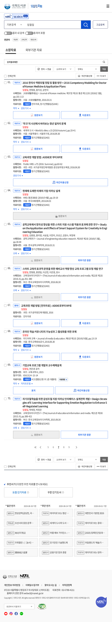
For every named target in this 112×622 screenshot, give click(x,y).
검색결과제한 (12, 62)
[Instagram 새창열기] (11, 612)
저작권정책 (67, 585)
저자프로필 (27, 383)
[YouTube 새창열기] (6, 612)
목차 (16, 108)
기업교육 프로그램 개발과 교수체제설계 (42, 366)
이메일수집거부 (32, 585)
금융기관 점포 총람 (54, 552)
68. (9, 331)
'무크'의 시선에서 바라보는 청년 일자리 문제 (44, 125)
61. (9, 82)
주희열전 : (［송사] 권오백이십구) (20, 544)
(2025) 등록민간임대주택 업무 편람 (91, 534)
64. (9, 190)
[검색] (86, 25)
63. (9, 156)
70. (9, 398)
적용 (104, 69)
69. (9, 364)
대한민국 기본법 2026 (91, 513)
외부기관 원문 (84, 260)
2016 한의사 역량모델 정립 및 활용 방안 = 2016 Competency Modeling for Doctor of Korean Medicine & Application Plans (64, 86)
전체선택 (11, 76)
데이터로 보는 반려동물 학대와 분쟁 (90, 554)
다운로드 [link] (90, 116)
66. (9, 268)
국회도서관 (15, 6)
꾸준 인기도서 (55, 492)
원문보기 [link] (42, 116)
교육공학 (24, 39)
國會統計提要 (17, 552)
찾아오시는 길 (51, 585)
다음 (77, 447)
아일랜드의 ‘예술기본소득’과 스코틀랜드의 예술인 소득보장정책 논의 (90, 544)
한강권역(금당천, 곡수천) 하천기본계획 (20, 514)
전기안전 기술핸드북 (55, 542)
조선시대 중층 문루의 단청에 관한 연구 (20, 524)
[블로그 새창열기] (21, 612)
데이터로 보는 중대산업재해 (90, 524)
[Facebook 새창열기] (16, 612)
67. (9, 305)
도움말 (28, 492)
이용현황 (62, 379)
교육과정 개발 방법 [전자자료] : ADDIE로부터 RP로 (46, 307)
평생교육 (33, 39)
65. (9, 224)
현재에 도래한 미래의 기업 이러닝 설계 (41, 192)
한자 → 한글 (46, 69)
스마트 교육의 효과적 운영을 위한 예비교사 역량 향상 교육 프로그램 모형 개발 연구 (63, 270)
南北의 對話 (17, 532)
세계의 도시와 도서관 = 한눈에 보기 (56, 524)
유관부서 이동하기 (13, 606)
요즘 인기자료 (19, 492)
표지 (33, 390)
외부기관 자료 (34, 50)
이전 (40, 447)
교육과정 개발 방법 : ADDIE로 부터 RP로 (42, 158)
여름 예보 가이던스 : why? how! (55, 534)
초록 (16, 253)
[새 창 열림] (42, 606)
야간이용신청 (86, 75)
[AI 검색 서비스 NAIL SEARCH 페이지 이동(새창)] (16, 16)
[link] (60, 182)
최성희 (16, 39)
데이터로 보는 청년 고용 (55, 514)
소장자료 (10, 50)
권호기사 (26, 108)
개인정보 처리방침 (12, 585)
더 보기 (103, 75)
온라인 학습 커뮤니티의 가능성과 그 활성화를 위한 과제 (49, 333)
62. (9, 123)
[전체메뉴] (108, 6)
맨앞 (35, 447)
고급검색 (100, 24)
